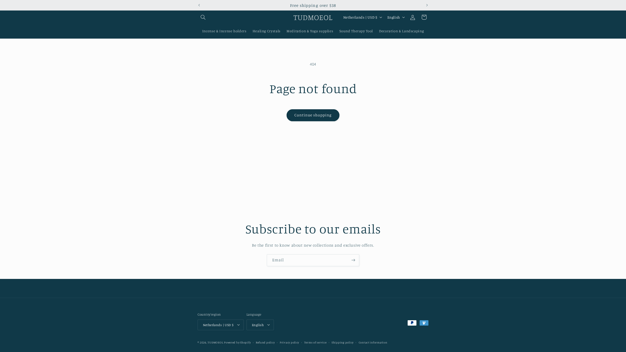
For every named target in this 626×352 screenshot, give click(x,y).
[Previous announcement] (199, 5)
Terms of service (315, 342)
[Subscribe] (353, 260)
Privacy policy (289, 342)
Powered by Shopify (237, 342)
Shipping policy (343, 342)
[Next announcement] (427, 5)
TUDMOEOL (215, 342)
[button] (203, 17)
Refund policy (265, 342)
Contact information (373, 342)
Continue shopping (313, 115)
